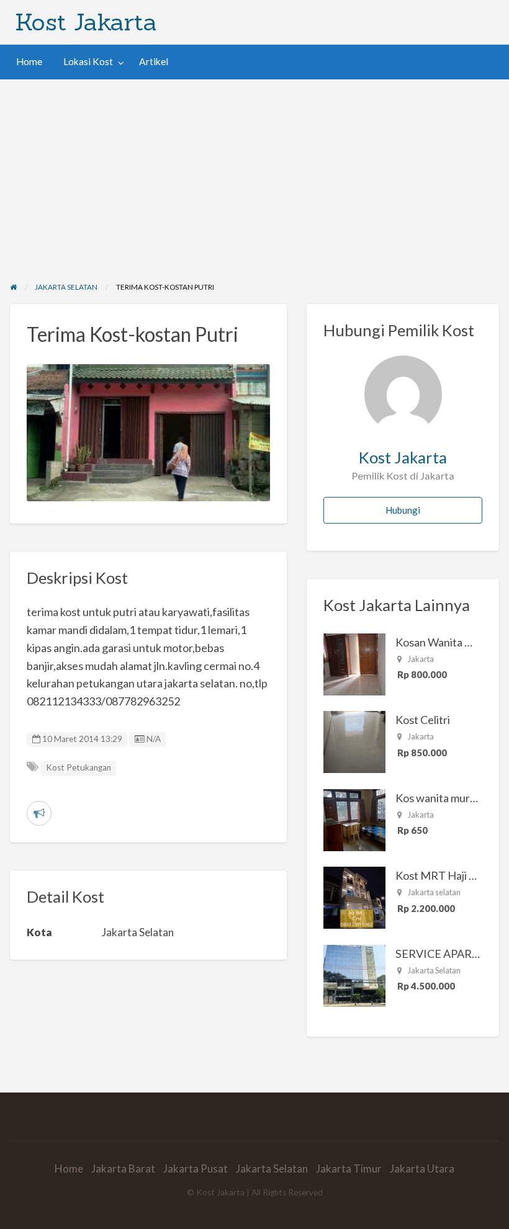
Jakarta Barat (123, 1168)
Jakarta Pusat (195, 1168)
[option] (149, 432)
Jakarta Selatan (272, 1168)
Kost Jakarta (86, 22)
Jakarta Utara (422, 1168)
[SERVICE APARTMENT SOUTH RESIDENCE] (354, 974)
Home (29, 61)
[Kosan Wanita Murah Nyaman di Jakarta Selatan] (354, 662)
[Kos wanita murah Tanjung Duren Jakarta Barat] (354, 818)
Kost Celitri (422, 719)
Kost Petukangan (78, 767)
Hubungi (402, 510)
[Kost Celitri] (354, 741)
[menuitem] (29, 62)
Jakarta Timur (349, 1168)
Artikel (153, 61)
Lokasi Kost (88, 61)
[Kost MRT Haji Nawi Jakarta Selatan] (354, 896)
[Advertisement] (254, 172)
